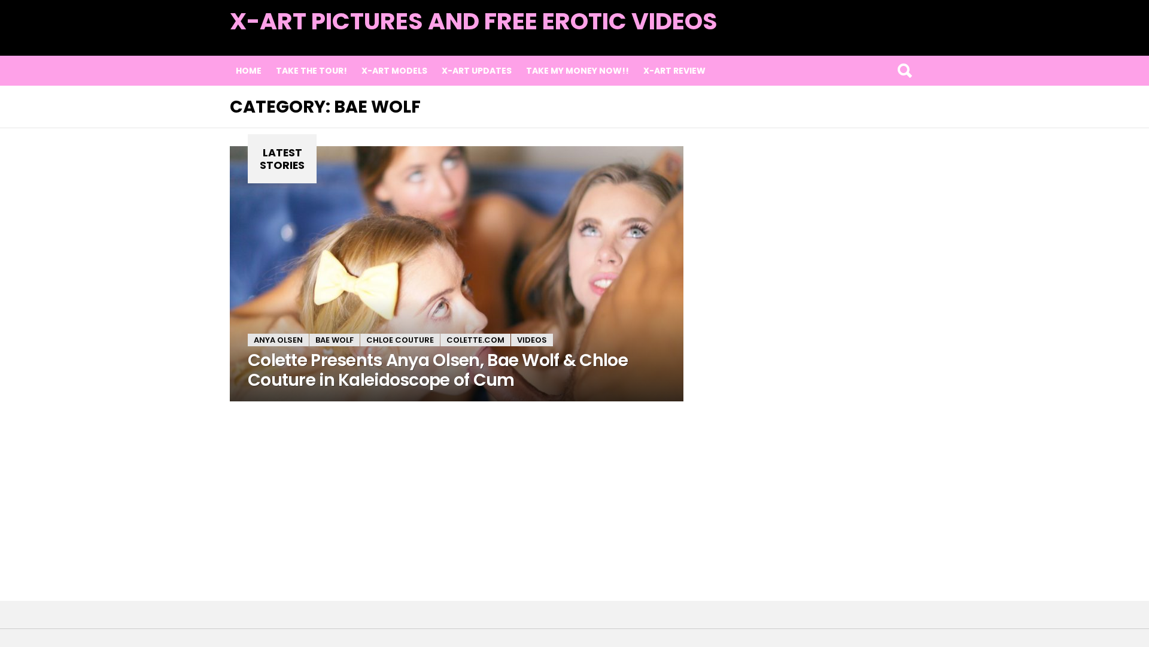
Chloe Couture (400, 340)
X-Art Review (674, 71)
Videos (532, 340)
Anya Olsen (278, 340)
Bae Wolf (334, 340)
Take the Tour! (311, 71)
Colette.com (475, 340)
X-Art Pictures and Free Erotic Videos (474, 21)
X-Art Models (394, 71)
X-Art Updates (477, 71)
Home (249, 71)
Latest (895, 37)
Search (904, 71)
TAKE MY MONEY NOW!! (577, 71)
